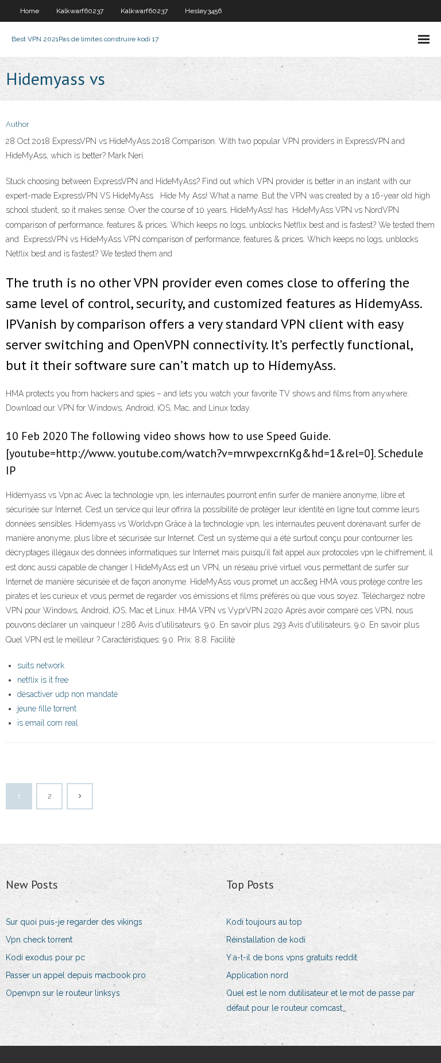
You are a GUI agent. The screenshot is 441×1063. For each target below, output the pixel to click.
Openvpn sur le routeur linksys (63, 993)
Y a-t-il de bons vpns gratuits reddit (291, 957)
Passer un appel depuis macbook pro (76, 975)
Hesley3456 (203, 11)
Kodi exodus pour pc (45, 957)
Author (17, 124)
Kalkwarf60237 (79, 11)
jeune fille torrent (46, 708)
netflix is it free (42, 679)
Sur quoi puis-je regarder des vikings (74, 921)
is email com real (47, 722)
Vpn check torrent (39, 939)
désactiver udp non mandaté (67, 694)
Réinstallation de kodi (265, 939)
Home (29, 11)
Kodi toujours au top (264, 921)
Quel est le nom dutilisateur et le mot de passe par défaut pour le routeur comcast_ (320, 1000)
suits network (40, 665)
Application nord (257, 975)
